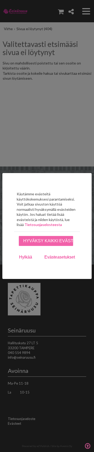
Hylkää (25, 257)
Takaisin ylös (87, 445)
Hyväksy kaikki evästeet (48, 241)
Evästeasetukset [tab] (59, 257)
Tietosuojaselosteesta (43, 224)
